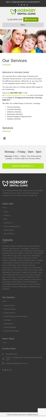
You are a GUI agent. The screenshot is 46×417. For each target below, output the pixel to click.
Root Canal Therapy (11, 331)
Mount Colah (18, 251)
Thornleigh (25, 248)
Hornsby (5, 246)
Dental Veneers (9, 313)
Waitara (13, 246)
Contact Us (8, 223)
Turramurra (34, 248)
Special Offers (9, 234)
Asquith (5, 248)
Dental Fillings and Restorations (16, 316)
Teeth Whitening (10, 327)
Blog (5, 219)
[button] (23, 166)
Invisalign (7, 320)
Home (6, 212)
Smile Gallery (9, 230)
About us (7, 215)
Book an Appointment (12, 226)
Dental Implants (10, 309)
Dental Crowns (9, 305)
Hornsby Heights (33, 246)
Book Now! (32, 20)
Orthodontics (8, 324)
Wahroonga (21, 246)
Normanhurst (14, 248)
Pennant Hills (7, 251)
